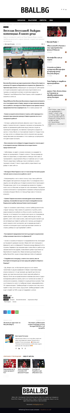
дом (4, 24)
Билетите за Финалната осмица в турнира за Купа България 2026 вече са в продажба (36, 325)
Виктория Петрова (10, 44)
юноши (14, 301)
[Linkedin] (66, 9)
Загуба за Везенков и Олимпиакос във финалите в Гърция (23, 370)
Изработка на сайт (45, 409)
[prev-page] (4, 376)
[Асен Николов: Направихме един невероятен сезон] (38, 363)
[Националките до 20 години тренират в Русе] (9, 363)
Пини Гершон (7, 301)
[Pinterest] (13, 312)
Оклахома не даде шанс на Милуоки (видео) (11, 323)
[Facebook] (61, 9)
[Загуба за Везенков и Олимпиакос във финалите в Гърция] (24, 363)
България (9, 24)
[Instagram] (63, 9)
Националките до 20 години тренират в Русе (9, 370)
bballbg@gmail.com (38, 404)
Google (10, 295)
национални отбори (33, 299)
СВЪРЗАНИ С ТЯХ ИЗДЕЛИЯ (12, 356)
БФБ (12, 297)
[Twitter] (9, 312)
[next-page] (7, 376)
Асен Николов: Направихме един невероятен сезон (37, 370)
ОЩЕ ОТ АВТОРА (28, 356)
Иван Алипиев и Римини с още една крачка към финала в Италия (56, 48)
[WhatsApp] (17, 312)
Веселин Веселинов (21, 299)
